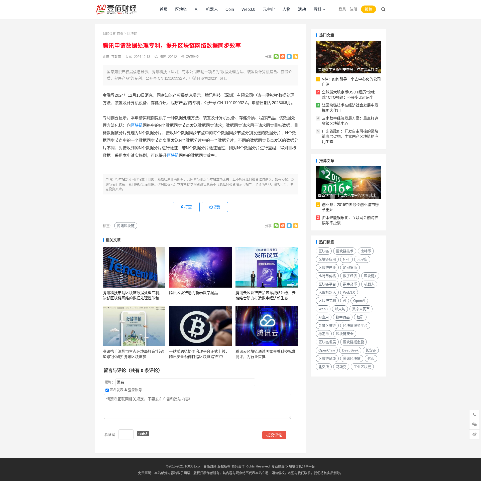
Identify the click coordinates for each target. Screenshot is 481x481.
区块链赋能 (327, 358)
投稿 (368, 9)
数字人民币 (361, 309)
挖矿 (360, 317)
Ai (196, 9)
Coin (229, 9)
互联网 (116, 57)
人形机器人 (327, 292)
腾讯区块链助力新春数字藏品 (193, 293)
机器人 (212, 9)
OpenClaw (326, 350)
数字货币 (350, 284)
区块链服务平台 (355, 325)
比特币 (365, 251)
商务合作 (238, 466)
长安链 (371, 350)
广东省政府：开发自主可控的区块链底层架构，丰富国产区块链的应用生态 (350, 136)
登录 (342, 9)
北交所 (323, 367)
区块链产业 (327, 268)
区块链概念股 (353, 342)
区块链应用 (327, 259)
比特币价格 (327, 276)
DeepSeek (350, 350)
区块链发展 (327, 342)
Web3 (323, 309)
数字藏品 (343, 317)
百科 (317, 9)
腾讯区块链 (126, 226)
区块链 (181, 9)
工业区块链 (362, 367)
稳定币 (323, 334)
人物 (286, 9)
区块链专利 (327, 301)
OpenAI (359, 301)
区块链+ (370, 276)
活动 (302, 9)
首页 (164, 9)
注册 (353, 9)
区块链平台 (327, 284)
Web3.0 (248, 9)
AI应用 (323, 317)
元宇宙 (269, 9)
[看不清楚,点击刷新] (143, 433)
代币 (371, 358)
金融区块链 (327, 325)
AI (344, 301)
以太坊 (340, 309)
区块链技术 (344, 251)
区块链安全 (344, 334)
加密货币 (350, 268)
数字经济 (350, 276)
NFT (346, 259)
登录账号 (134, 390)
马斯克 (341, 367)
